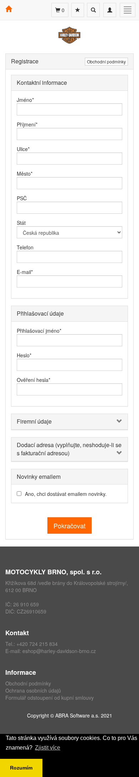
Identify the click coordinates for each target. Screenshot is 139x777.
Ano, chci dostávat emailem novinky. (66, 493)
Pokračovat (69, 525)
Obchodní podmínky (106, 61)
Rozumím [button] (21, 768)
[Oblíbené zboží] (77, 10)
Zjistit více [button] (47, 748)
